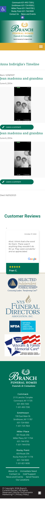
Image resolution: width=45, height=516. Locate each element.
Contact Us (14, 474)
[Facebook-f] (39, 493)
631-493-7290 (24, 407)
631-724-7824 (24, 426)
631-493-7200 (23, 404)
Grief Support (29, 474)
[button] (3, 9)
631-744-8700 (24, 444)
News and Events (14, 477)
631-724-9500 (23, 422)
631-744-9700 (23, 441)
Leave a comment (13, 127)
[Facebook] (22, 17)
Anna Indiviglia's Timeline (19, 64)
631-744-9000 (23, 460)
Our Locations (22, 480)
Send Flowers (32, 477)
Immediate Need (28, 471)
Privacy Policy (22, 494)
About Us (12, 471)
